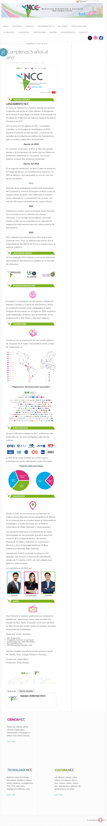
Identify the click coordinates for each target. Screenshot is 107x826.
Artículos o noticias (16, 43)
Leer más (11, 741)
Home (4, 43)
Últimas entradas (26, 691)
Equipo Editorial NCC (23, 62)
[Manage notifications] (100, 820)
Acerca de (12, 691)
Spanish (82, 2)
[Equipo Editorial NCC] (13, 702)
